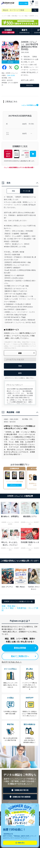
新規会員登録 (20, 648)
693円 (24, 124)
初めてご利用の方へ (20, 656)
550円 (24, 133)
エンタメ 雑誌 (23, 16)
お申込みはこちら (14, 485)
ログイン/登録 (23, 3)
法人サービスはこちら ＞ (12, 662)
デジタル (7, 133)
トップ (4, 16)
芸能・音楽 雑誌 (12, 16)
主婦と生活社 (11, 75)
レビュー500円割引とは (30, 105)
